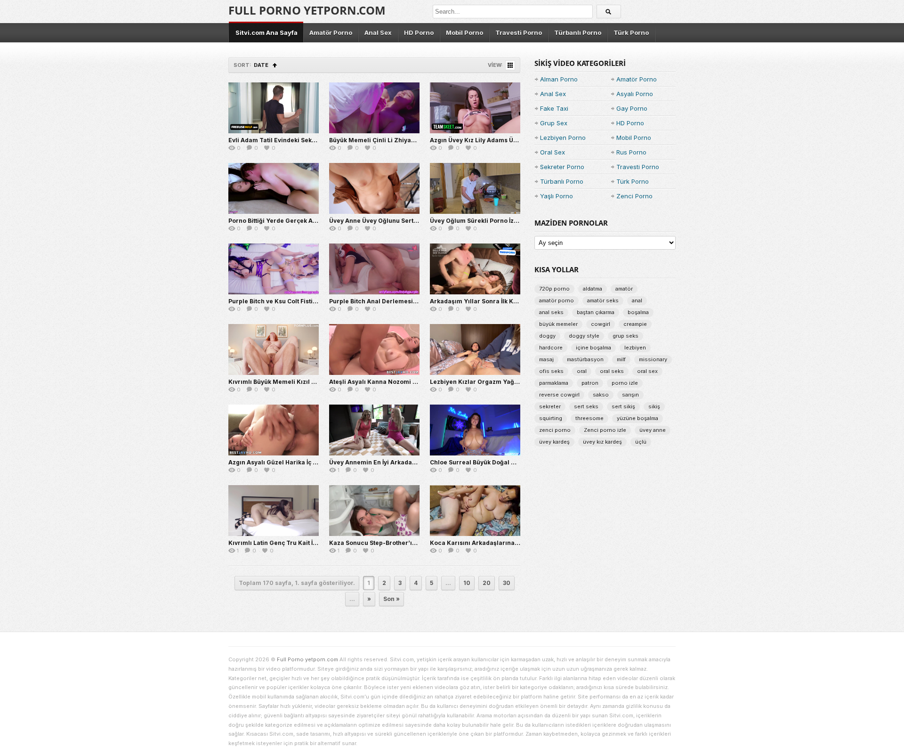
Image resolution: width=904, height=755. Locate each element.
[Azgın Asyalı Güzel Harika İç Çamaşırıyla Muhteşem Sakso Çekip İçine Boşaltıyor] (273, 430)
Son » (391, 598)
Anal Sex (378, 32)
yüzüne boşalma (637, 418)
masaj (546, 359)
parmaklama (553, 383)
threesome (589, 418)
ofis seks (551, 371)
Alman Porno (559, 79)
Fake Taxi (554, 108)
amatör (624, 288)
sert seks (586, 406)
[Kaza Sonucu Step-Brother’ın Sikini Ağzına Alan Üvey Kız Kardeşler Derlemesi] (374, 510)
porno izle (625, 383)
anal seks (551, 312)
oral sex (647, 371)
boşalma (638, 312)
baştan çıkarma (595, 312)
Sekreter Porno (562, 166)
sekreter (550, 406)
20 (487, 582)
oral (582, 371)
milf (621, 359)
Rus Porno (631, 152)
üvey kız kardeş (602, 441)
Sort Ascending (274, 65)
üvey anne (652, 430)
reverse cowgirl (559, 394)
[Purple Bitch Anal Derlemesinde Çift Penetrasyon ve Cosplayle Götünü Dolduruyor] (374, 268)
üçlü (640, 441)
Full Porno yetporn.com (307, 10)
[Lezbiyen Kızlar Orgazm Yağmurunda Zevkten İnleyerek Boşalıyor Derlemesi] (475, 349)
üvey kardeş (554, 441)
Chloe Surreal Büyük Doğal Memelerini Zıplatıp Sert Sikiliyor (520, 462)
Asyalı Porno (634, 93)
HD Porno (419, 32)
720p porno (554, 288)
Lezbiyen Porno (563, 137)
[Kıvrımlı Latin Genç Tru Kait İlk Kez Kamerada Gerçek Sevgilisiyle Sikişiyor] (273, 510)
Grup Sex (553, 123)
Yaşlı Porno (556, 196)
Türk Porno (631, 32)
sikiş (654, 406)
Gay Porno (631, 108)
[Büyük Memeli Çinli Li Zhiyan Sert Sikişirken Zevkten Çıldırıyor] (374, 107)
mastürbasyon (585, 359)
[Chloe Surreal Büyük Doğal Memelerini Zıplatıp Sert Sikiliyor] (475, 430)
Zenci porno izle (605, 430)
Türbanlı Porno (577, 32)
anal (637, 300)
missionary (653, 359)
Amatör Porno (330, 32)
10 (466, 582)
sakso (601, 394)
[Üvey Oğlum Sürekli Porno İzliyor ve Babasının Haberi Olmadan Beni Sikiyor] (475, 188)
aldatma (592, 288)
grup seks (625, 336)
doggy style (584, 336)
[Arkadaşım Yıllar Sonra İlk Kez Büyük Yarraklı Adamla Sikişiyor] (475, 268)
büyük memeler (558, 324)
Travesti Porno (518, 32)
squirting (550, 418)
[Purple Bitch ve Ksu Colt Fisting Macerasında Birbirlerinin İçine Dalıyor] (273, 268)
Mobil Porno (464, 32)
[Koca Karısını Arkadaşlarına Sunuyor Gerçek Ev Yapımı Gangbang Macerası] (475, 510)
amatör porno (556, 300)
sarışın (630, 394)
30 (506, 582)
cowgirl (600, 324)
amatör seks (603, 300)
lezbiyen (635, 347)
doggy (547, 336)
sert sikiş (623, 406)
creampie (635, 324)
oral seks (612, 371)
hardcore (551, 347)
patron (589, 383)
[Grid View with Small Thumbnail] (510, 65)
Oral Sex (552, 152)
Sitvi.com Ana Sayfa (266, 32)
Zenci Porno (634, 196)
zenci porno (555, 430)
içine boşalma (593, 347)
